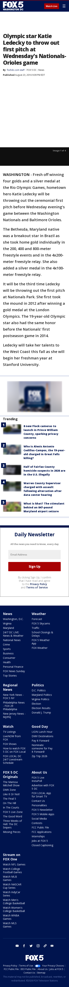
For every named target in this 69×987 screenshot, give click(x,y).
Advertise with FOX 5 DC (43, 787)
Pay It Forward (40, 740)
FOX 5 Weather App (41, 641)
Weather (39, 613)
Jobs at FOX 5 (40, 840)
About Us (39, 772)
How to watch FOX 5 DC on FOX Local (14, 750)
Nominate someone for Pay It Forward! (42, 748)
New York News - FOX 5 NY (13, 696)
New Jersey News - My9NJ (14, 715)
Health (7, 662)
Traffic (35, 628)
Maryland (8, 628)
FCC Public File (40, 827)
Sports (7, 649)
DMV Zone (9, 789)
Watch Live (51, 6)
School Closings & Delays (42, 634)
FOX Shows (10, 744)
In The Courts (11, 807)
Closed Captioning (42, 845)
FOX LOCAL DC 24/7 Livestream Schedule (12, 759)
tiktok (45, 946)
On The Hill (9, 803)
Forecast (37, 619)
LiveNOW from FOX (12, 737)
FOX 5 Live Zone (13, 812)
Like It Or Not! (11, 794)
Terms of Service (37, 587)
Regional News (10, 687)
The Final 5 (9, 798)
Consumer (9, 658)
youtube (17, 946)
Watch (8, 726)
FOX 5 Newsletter (42, 809)
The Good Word (12, 816)
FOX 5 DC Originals (10, 774)
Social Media (39, 818)
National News (12, 640)
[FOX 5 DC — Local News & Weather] (13, 5)
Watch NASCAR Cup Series (12, 886)
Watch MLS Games (10, 924)
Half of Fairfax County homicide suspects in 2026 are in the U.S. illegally (44, 470)
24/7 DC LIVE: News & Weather (13, 634)
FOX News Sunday (14, 671)
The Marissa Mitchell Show (11, 783)
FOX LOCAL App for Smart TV (41, 794)
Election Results (41, 708)
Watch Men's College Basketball (14, 901)
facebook (24, 946)
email (52, 946)
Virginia (7, 623)
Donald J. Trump (41, 712)
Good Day (40, 726)
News (41, 70)
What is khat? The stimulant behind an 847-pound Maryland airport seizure (44, 507)
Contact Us (38, 801)
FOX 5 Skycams (41, 623)
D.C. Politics (39, 690)
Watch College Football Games (12, 870)
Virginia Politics (40, 699)
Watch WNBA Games (11, 917)
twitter (31, 946)
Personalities (39, 805)
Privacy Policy (38, 584)
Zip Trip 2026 (39, 756)
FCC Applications (42, 832)
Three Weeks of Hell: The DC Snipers (12, 824)
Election (36, 703)
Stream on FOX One (11, 856)
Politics (38, 685)
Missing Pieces (11, 832)
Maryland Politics (42, 694)
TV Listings (9, 731)
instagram (38, 946)
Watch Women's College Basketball (14, 909)
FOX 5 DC (32, 70)
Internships (38, 836)
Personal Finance (13, 666)
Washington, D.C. (13, 619)
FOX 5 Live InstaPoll (38, 779)
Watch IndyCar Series (11, 893)
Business (8, 653)
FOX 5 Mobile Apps (43, 814)
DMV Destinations (42, 736)
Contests (37, 823)
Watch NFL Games (14, 864)
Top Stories (10, 675)
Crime (6, 644)
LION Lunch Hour (42, 731)
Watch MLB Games (10, 878)
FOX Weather (39, 648)
